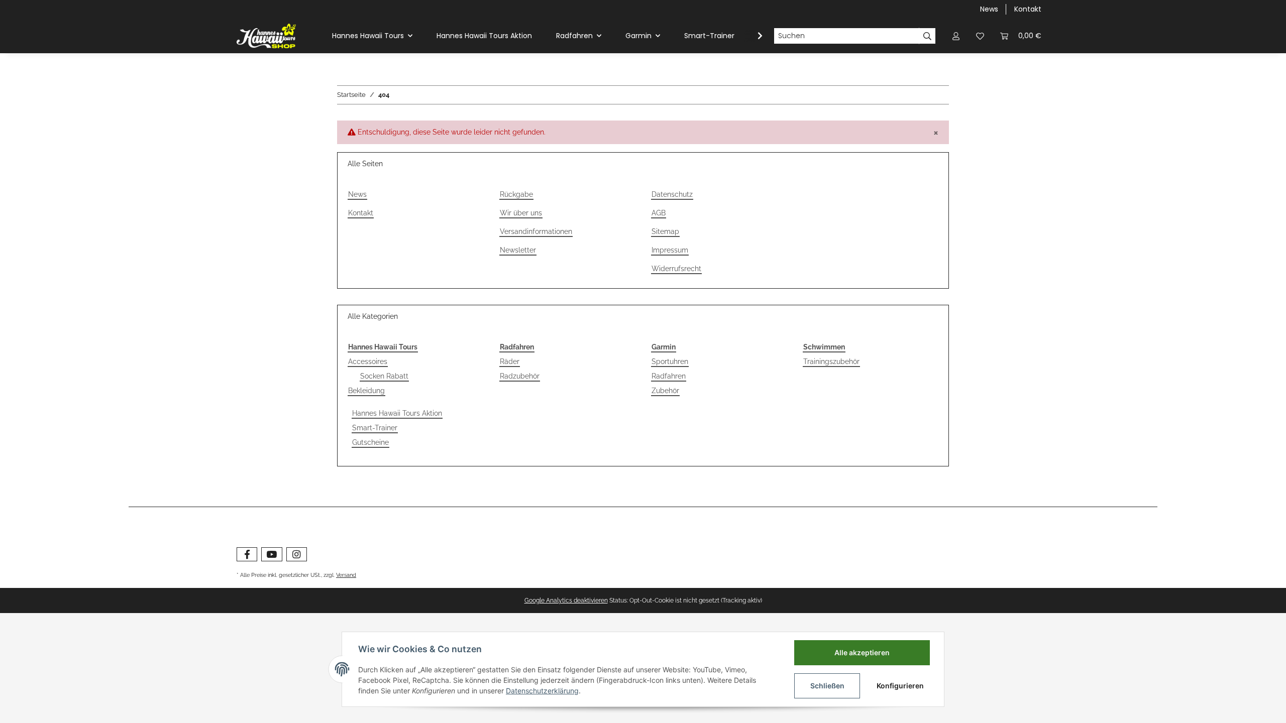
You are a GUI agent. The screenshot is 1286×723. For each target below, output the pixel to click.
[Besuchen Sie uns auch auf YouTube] (271, 554)
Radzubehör (520, 376)
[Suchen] (927, 36)
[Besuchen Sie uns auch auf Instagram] (296, 554)
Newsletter (518, 250)
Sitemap (665, 231)
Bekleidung (366, 391)
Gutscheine (370, 442)
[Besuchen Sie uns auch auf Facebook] (247, 554)
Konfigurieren (900, 685)
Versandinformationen (536, 231)
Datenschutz (672, 194)
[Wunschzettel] (980, 36)
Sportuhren (670, 361)
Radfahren (669, 376)
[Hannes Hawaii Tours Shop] (266, 36)
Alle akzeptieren (862, 652)
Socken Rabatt (384, 376)
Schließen (827, 685)
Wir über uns (521, 213)
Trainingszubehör (831, 361)
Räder (509, 361)
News (989, 9)
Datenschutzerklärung (542, 690)
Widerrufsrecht (676, 269)
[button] (956, 36)
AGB (659, 213)
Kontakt (1027, 9)
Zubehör (665, 391)
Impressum (670, 250)
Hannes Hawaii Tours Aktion (397, 413)
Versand (346, 574)
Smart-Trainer (374, 428)
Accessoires (367, 361)
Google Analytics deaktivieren (566, 600)
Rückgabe (516, 194)
